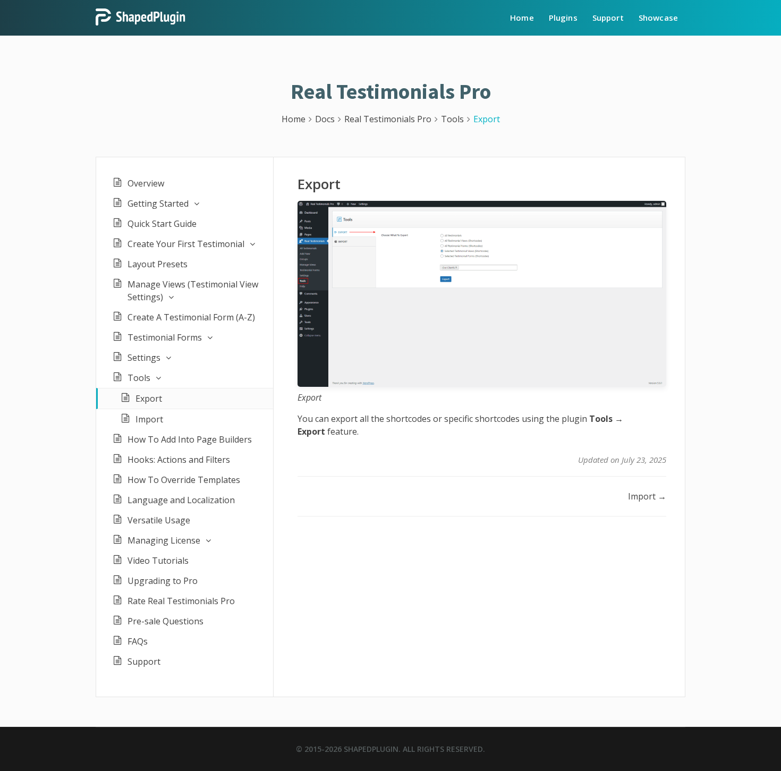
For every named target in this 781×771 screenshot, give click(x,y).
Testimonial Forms (165, 337)
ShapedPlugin (371, 749)
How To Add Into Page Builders (190, 439)
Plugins (563, 17)
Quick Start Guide (162, 224)
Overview (146, 183)
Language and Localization (181, 500)
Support (608, 17)
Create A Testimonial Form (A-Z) (191, 317)
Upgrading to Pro (163, 581)
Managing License (164, 540)
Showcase (658, 17)
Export (148, 398)
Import (149, 419)
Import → (647, 496)
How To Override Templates (184, 480)
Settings (144, 357)
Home (522, 17)
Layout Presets (158, 264)
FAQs (138, 641)
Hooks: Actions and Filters (179, 459)
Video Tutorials (158, 560)
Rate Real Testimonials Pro (181, 601)
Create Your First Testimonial (186, 244)
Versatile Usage (159, 520)
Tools (139, 378)
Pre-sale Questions (165, 621)
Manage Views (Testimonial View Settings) (193, 290)
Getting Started (158, 203)
